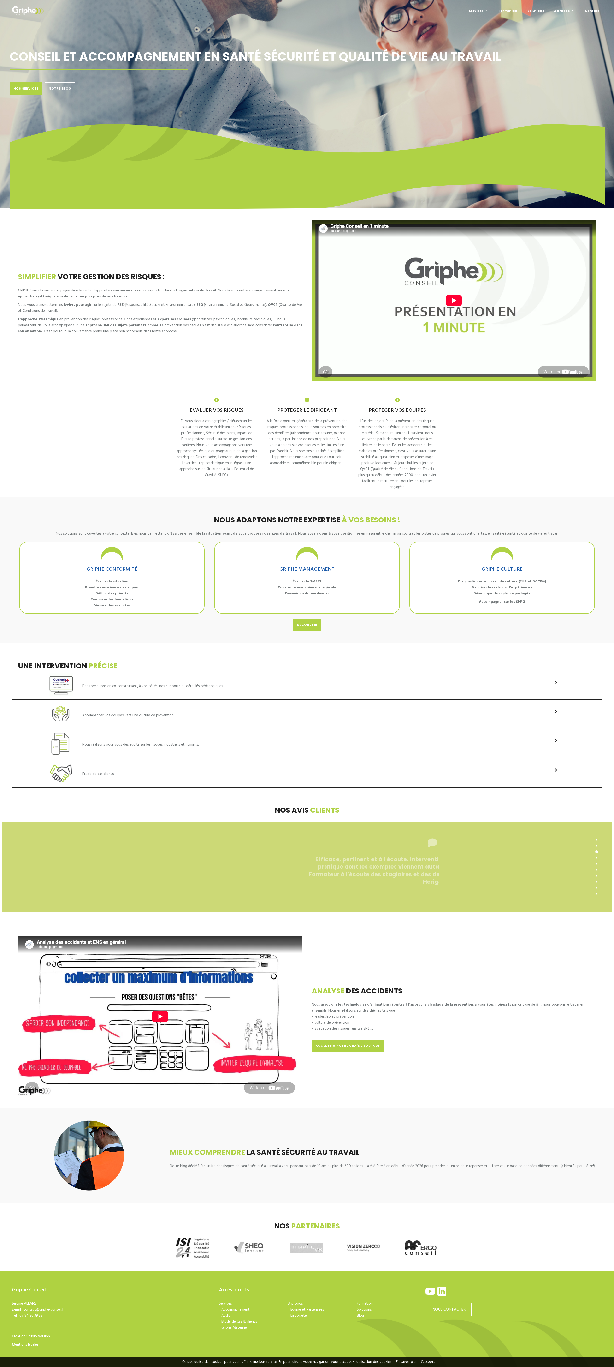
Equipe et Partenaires (307, 1310)
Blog (360, 1316)
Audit (225, 1316)
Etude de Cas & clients (239, 1322)
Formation (365, 1304)
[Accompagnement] (556, 711)
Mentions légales (25, 1345)
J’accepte (428, 1362)
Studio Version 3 (39, 1336)
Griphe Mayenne (234, 1328)
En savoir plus (406, 1362)
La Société (298, 1316)
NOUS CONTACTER (449, 1309)
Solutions (364, 1310)
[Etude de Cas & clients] (556, 770)
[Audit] (556, 740)
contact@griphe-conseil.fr (44, 1310)
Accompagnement (235, 1310)
